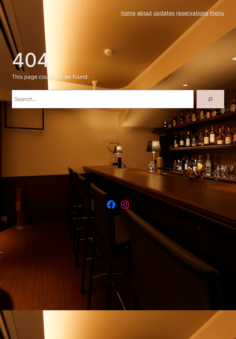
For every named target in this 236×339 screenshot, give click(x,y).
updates (164, 12)
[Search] (210, 99)
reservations (192, 12)
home (128, 12)
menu (217, 12)
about (144, 12)
